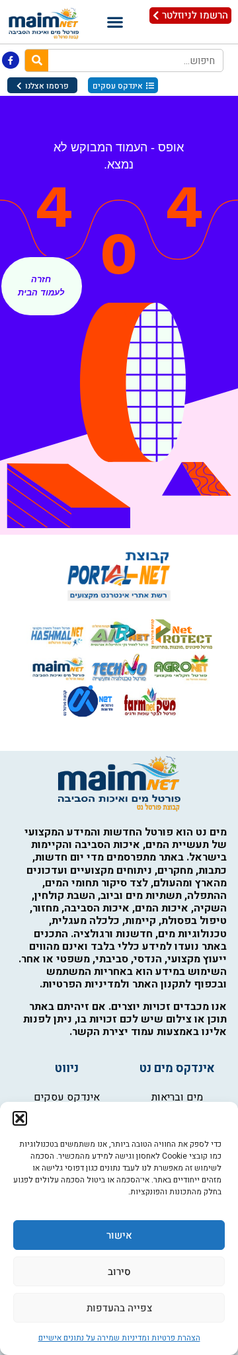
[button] (19, 1118)
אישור (119, 1235)
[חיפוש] (36, 60)
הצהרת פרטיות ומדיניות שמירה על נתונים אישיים (119, 1338)
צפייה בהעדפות (119, 1308)
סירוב (119, 1271)
